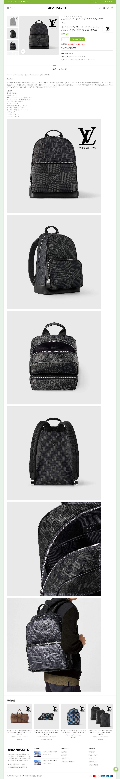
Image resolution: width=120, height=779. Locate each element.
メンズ (69, 17)
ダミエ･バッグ (83, 17)
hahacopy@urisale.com (97, 1)
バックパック (82, 56)
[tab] (54, 68)
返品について (92, 761)
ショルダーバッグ (51, 736)
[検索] (104, 8)
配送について (92, 758)
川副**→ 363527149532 (50, 760)
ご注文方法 (92, 752)
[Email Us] (115, 769)
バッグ (75, 17)
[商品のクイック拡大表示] (23, 51)
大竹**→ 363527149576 (50, 752)
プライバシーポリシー (68, 761)
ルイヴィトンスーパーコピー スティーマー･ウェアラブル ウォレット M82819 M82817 (46, 732)
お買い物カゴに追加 (77, 39)
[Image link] (18, 749)
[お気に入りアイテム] (108, 8)
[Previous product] (62, 23)
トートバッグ (23, 736)
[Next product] (66, 23)
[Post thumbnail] (37, 754)
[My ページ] (100, 8)
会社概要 (64, 752)
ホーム (63, 17)
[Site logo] (57, 8)
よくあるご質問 (93, 765)
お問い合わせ (65, 758)
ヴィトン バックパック (71, 59)
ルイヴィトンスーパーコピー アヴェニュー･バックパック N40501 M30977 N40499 (100, 732)
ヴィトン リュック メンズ (86, 59)
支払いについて (93, 755)
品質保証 (64, 755)
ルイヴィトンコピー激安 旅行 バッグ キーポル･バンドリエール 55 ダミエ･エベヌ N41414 (19, 732)
